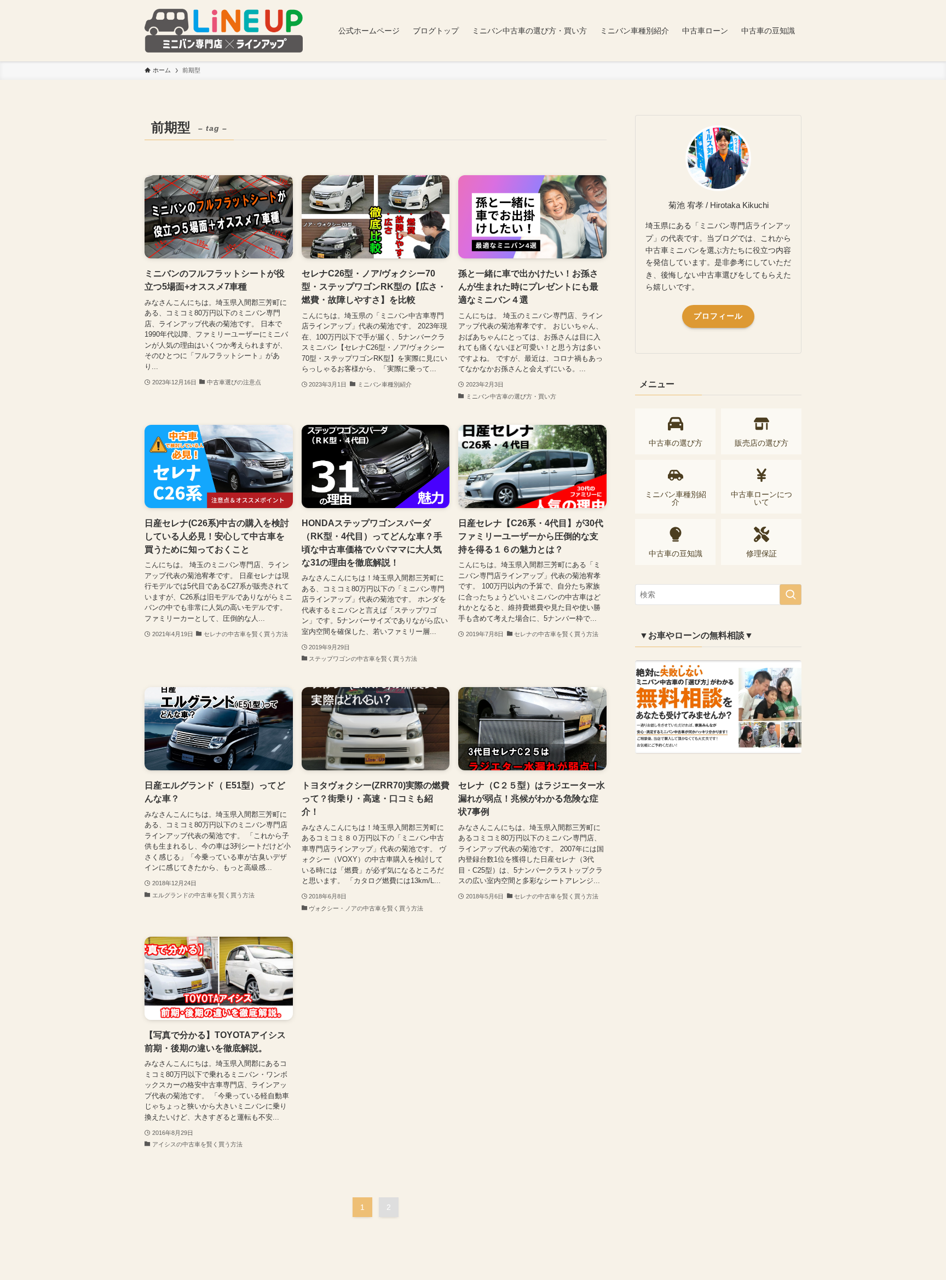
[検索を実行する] (790, 594)
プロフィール (718, 316)
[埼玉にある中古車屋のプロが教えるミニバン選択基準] (224, 31)
